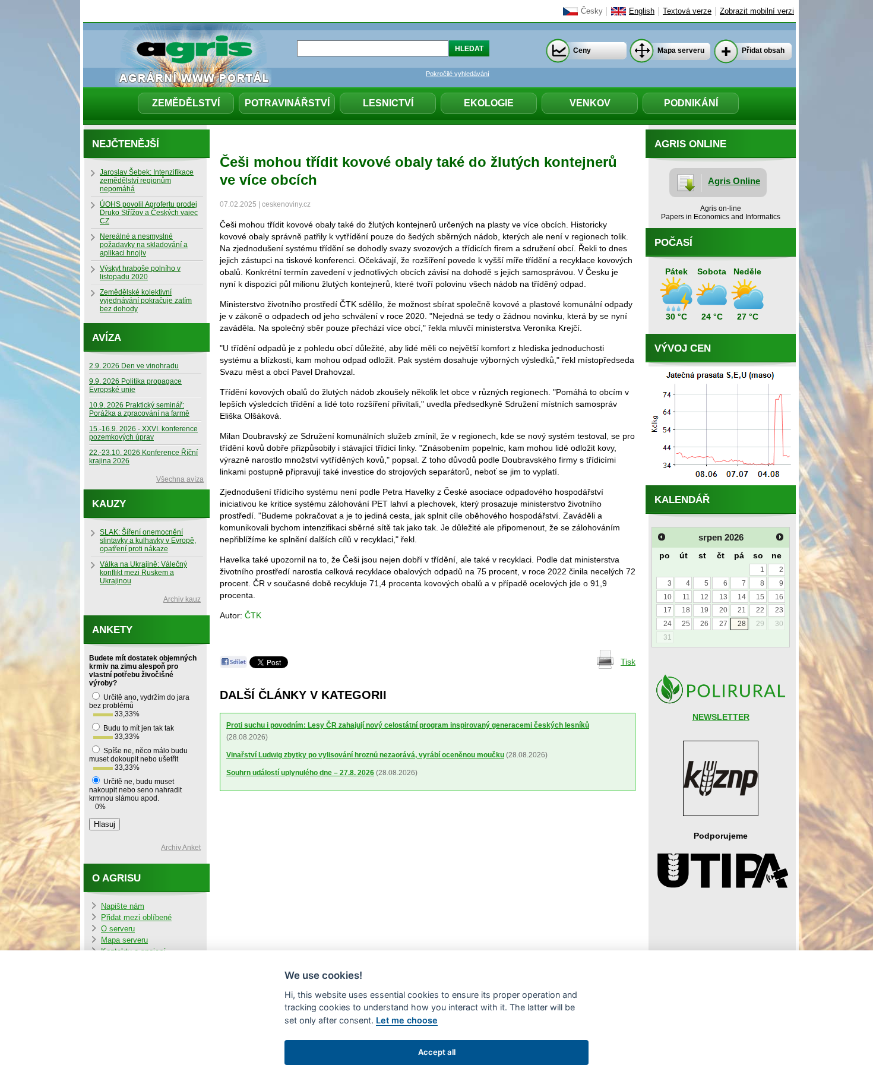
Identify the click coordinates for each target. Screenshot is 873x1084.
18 (686, 610)
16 (779, 597)
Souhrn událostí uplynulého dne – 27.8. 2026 (300, 773)
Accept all (437, 1052)
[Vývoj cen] (721, 482)
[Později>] (779, 537)
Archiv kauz (182, 599)
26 (704, 624)
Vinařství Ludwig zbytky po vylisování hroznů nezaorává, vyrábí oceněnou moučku (365, 755)
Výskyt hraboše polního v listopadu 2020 (140, 272)
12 (704, 597)
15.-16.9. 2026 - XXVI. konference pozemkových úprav (143, 433)
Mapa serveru (680, 50)
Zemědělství (186, 103)
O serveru (118, 929)
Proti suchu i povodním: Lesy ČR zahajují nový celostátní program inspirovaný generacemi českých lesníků (407, 725)
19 (704, 610)
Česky (592, 11)
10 (667, 597)
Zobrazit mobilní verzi (757, 11)
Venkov (590, 103)
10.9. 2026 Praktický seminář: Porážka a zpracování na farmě (139, 409)
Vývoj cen (682, 348)
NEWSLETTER (720, 717)
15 (760, 597)
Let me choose (407, 1020)
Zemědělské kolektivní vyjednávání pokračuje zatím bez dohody (146, 300)
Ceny (582, 50)
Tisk (628, 661)
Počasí (673, 242)
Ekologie (489, 103)
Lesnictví (388, 103)
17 (667, 610)
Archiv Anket (181, 847)
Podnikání (691, 103)
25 (686, 624)
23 (779, 610)
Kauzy (109, 504)
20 (723, 610)
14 (742, 597)
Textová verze (687, 11)
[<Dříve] (661, 537)
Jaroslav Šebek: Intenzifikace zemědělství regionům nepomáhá (147, 180)
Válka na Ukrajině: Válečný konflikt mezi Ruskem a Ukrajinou (143, 572)
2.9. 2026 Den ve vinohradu (134, 366)
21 (742, 610)
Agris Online (734, 181)
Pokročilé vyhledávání (457, 73)
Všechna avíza (180, 479)
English (641, 11)
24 (667, 624)
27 (723, 624)
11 (686, 597)
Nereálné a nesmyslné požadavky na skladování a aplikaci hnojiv (144, 244)
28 (742, 624)
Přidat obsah (763, 50)
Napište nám (122, 906)
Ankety (112, 630)
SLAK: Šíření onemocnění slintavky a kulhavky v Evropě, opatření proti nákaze (148, 540)
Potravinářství (287, 103)
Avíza (106, 337)
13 (723, 597)
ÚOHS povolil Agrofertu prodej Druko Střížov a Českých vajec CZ (149, 212)
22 (760, 610)
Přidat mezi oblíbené (136, 918)
